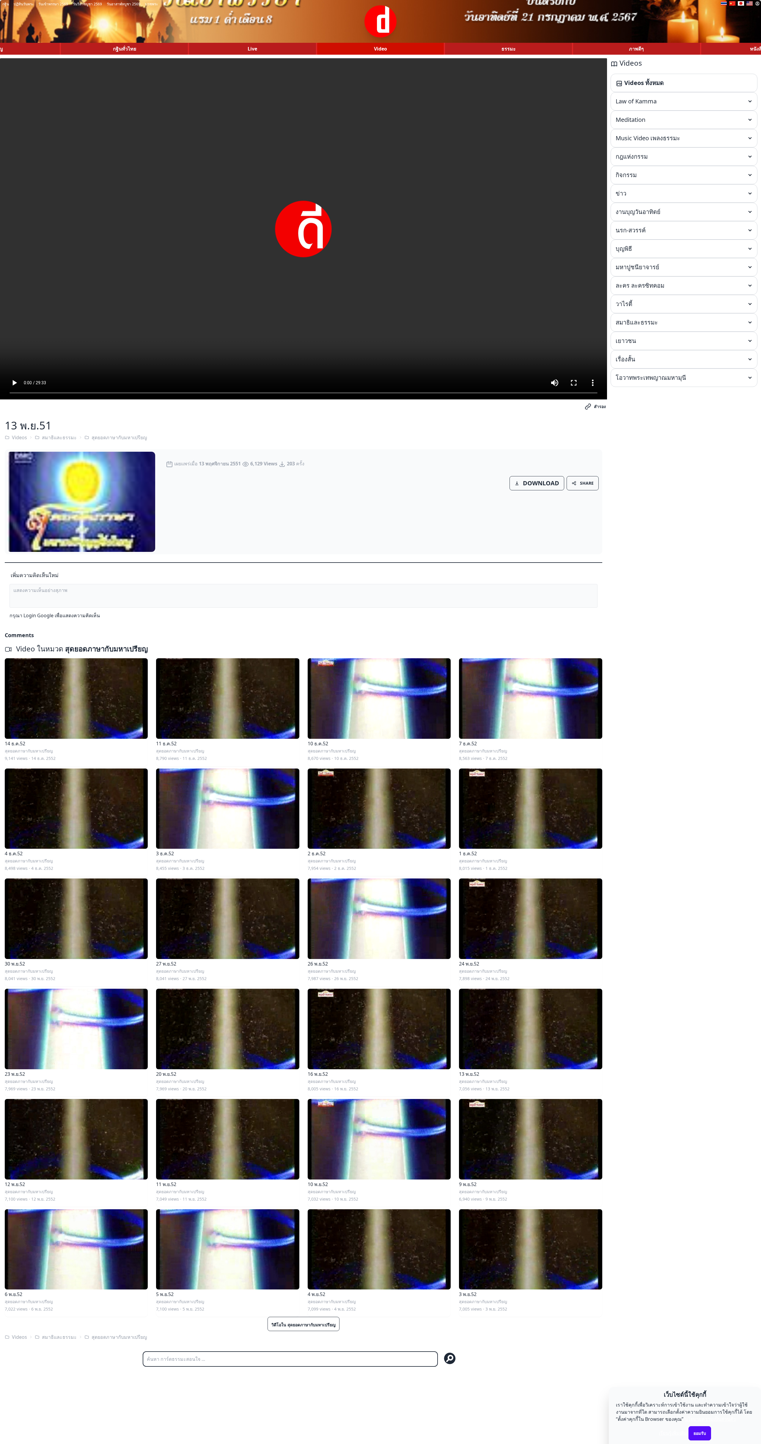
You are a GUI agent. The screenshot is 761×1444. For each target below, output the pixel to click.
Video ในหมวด (81, 648)
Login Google (38, 615)
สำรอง (600, 406)
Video (380, 48)
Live (252, 48)
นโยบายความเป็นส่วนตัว (710, 1419)
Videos (19, 437)
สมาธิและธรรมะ (59, 437)
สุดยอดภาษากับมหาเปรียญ (119, 437)
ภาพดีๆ (636, 48)
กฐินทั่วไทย (124, 48)
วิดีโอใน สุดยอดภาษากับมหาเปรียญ (303, 1325)
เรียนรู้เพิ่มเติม (673, 1433)
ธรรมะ (508, 48)
